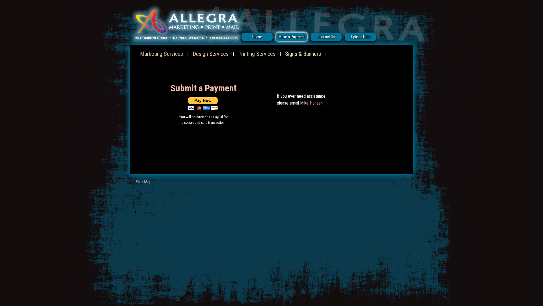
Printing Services (256, 53)
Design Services (211, 53)
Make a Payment (292, 37)
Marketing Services (161, 53)
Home (257, 37)
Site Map (144, 181)
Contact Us (326, 37)
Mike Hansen (311, 103)
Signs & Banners (303, 53)
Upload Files (360, 37)
